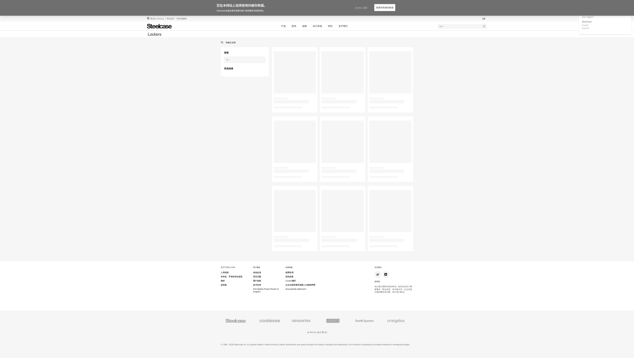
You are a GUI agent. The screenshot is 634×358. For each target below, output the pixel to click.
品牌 (304, 26)
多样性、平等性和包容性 (232, 276)
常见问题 (257, 276)
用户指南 (257, 280)
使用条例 (289, 272)
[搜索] (227, 60)
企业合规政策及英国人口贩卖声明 (300, 284)
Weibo (377, 274)
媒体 (223, 280)
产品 (283, 26)
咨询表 (377, 282)
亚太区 (157, 18)
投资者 (224, 284)
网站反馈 (257, 272)
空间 (294, 26)
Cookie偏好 (290, 280)
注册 (483, 18)
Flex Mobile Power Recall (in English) (266, 290)
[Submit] (484, 26)
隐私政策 (289, 276)
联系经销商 (182, 18)
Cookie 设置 (361, 7)
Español (585, 28)
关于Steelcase (228, 267)
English (585, 25)
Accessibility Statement (295, 289)
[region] (317, 8)
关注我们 (378, 267)
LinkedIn (385, 274)
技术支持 (257, 284)
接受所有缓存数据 (384, 7)
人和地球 (225, 272)
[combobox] (462, 26)
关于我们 (343, 26)
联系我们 (170, 18)
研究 (330, 26)
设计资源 (317, 26)
